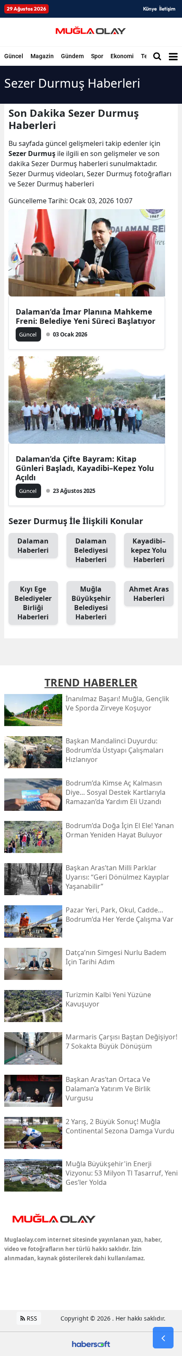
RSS (31, 1318)
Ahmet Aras (149, 593)
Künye (150, 8)
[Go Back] (163, 1338)
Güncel (13, 56)
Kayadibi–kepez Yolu (149, 550)
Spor (97, 56)
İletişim (167, 8)
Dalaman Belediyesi (91, 550)
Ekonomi (122, 56)
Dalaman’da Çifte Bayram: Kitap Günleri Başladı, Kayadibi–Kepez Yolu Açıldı (85, 468)
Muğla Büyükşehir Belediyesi (91, 603)
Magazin (42, 56)
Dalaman (33, 545)
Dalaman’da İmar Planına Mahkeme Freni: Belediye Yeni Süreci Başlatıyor (85, 316)
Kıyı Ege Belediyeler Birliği (33, 603)
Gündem (72, 56)
